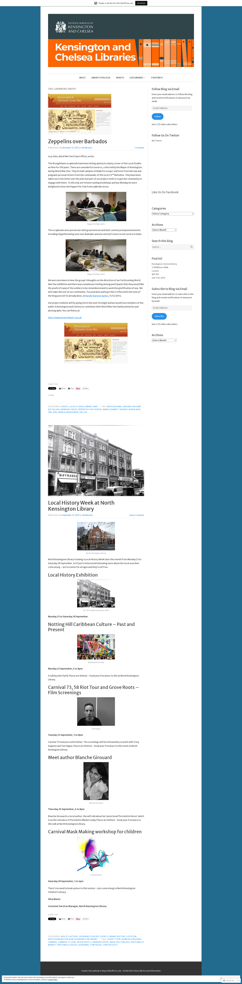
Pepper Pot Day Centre (90, 409)
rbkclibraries (86, 148)
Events (64, 407)
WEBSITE (120, 77)
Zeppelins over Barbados (77, 141)
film (73, 942)
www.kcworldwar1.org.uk (72, 412)
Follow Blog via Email (165, 89)
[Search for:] (173, 247)
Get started (141, 3)
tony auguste (110, 945)
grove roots (84, 942)
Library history (117, 936)
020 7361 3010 (158, 278)
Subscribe (159, 316)
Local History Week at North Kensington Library (81, 506)
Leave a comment (136, 515)
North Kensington (58, 939)
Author (73, 936)
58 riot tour (114, 939)
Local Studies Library (80, 407)
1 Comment (139, 148)
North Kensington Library (83, 939)
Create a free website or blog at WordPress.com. (101, 971)
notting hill (123, 942)
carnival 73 (64, 942)
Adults (64, 936)
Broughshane (114, 407)
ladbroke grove (68, 409)
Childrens (84, 936)
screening (83, 945)
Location (131, 936)
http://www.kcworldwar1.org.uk (65, 317)
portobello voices (67, 945)
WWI (95, 407)
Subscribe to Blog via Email (169, 289)
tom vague (96, 945)
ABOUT (82, 77)
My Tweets (157, 140)
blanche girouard (131, 939)
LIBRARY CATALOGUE (101, 77)
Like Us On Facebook (165, 192)
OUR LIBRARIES (136, 77)
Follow (158, 116)
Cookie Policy (52, 980)
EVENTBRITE (157, 77)
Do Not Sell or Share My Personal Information (142, 971)
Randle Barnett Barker (97, 295)
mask (112, 942)
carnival (52, 942)
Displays (94, 936)
